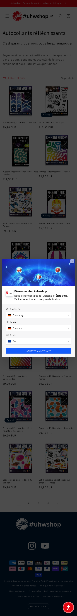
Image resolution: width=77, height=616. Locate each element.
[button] (68, 607)
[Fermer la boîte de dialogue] (72, 261)
